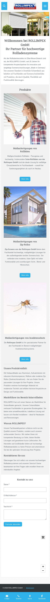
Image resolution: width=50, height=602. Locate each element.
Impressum (30, 588)
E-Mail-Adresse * (10, 495)
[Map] (25, 554)
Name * (6, 484)
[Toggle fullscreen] (43, 537)
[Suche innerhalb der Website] (4, 6)
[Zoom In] (43, 567)
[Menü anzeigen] (45, 6)
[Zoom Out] (43, 570)
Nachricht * (8, 507)
